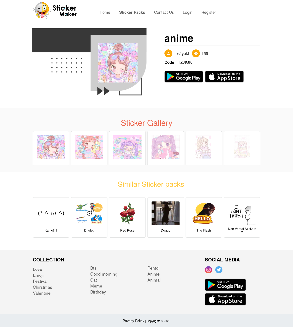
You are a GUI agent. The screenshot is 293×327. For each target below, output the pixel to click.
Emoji (38, 275)
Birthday (98, 292)
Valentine (42, 293)
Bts (93, 268)
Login (187, 12)
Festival (40, 281)
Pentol (153, 268)
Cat (93, 280)
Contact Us (164, 12)
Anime (153, 274)
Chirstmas (42, 287)
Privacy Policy (133, 320)
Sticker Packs (132, 12)
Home (106, 12)
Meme (96, 286)
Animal (154, 280)
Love (37, 269)
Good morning (103, 274)
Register (208, 12)
